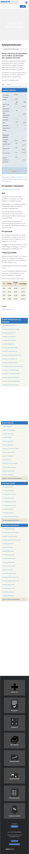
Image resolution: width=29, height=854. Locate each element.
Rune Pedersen (7, 181)
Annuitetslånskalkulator (9, 529)
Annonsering (15, 841)
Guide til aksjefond (7, 426)
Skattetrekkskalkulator (8, 592)
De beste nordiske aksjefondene (11, 381)
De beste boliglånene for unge (11, 329)
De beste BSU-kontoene (9, 340)
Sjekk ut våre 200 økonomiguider (12, 478)
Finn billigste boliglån (8, 490)
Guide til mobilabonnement (10, 463)
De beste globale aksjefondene (11, 377)
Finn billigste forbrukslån (9, 505)
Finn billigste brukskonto (9, 494)
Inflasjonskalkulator (8, 569)
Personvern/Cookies (14, 844)
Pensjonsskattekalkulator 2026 (11, 577)
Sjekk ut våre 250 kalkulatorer (11, 599)
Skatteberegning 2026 (8, 584)
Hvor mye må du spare (9, 566)
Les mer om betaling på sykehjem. (11, 189)
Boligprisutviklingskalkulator (10, 536)
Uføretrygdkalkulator (8, 595)
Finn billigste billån (8, 487)
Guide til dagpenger (8, 445)
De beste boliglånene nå (9, 333)
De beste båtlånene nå (9, 344)
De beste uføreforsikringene (10, 362)
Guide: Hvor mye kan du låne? (11, 448)
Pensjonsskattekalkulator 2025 (11, 581)
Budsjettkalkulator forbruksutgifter (12, 540)
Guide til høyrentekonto (9, 452)
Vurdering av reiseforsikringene (11, 370)
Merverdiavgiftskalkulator (9, 573)
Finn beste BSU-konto (8, 498)
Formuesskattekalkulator (9, 558)
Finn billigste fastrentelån (9, 501)
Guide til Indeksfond (8, 456)
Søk (23, 6)
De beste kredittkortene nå (10, 351)
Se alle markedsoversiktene (11, 520)
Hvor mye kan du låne (8, 562)
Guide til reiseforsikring (9, 471)
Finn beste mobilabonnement (11, 516)
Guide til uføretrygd (8, 474)
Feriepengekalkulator (8, 551)
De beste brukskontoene (9, 336)
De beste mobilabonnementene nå (12, 355)
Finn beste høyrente (8, 509)
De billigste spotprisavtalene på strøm (13, 366)
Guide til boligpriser (8, 441)
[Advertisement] (14, 24)
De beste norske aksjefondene (11, 385)
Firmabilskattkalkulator (9, 555)
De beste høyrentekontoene (10, 347)
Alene (8, 84)
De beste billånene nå (8, 325)
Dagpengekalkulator (8, 543)
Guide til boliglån (7, 437)
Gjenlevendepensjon (7, 309)
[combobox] (11, 6)
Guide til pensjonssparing (9, 467)
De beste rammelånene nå (10, 359)
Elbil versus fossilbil (8, 547)
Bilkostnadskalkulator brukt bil (11, 532)
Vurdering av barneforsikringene (11, 373)
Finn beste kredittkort (8, 513)
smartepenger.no (20, 177)
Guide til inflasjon (7, 460)
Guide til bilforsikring (8, 434)
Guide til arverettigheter (9, 430)
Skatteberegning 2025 (8, 588)
